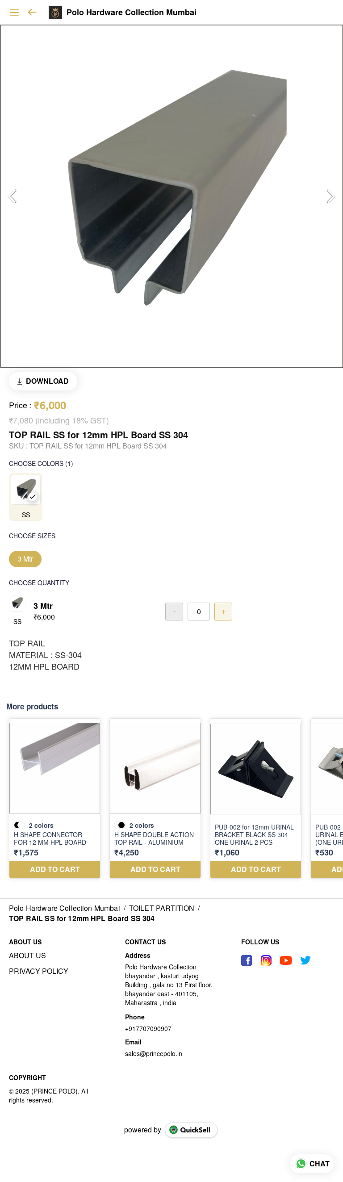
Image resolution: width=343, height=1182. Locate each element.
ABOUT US (27, 955)
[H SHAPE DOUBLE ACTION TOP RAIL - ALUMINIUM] (155, 798)
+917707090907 (148, 1028)
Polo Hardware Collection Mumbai (132, 12)
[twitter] (305, 960)
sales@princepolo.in (153, 1053)
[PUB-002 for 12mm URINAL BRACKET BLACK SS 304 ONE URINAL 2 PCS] (255, 798)
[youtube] (286, 960)
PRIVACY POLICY (38, 971)
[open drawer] (14, 12)
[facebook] (246, 960)
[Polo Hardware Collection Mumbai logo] (55, 12)
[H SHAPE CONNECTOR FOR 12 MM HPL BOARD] (54, 798)
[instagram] (266, 960)
